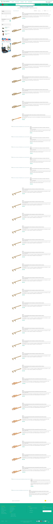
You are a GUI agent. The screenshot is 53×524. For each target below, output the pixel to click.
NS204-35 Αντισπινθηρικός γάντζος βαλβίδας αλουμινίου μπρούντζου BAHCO (33, 214)
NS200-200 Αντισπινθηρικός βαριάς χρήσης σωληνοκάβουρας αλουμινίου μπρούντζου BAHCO (35, 26)
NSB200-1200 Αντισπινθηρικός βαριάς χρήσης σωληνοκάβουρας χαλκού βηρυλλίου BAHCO (34, 378)
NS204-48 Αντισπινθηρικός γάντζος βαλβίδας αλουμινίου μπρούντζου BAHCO (33, 252)
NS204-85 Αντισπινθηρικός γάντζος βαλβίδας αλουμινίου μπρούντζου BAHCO (33, 353)
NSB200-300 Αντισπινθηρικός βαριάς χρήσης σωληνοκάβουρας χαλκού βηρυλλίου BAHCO (34, 416)
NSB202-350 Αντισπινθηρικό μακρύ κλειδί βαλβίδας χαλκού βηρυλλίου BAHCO (40, 480)
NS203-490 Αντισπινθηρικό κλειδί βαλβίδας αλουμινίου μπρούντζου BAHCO (39, 168)
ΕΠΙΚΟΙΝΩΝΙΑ (30, 1)
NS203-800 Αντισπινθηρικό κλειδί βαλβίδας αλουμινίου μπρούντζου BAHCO (39, 179)
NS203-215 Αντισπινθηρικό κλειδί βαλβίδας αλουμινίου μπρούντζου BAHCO (39, 138)
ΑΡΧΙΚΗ (13, 1)
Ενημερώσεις (11, 511)
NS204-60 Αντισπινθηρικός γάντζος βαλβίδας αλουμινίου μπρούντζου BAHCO (33, 290)
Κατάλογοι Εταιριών (3, 512)
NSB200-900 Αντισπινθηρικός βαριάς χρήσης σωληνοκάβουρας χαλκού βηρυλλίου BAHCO (34, 467)
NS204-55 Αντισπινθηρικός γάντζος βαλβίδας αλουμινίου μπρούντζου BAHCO (33, 277)
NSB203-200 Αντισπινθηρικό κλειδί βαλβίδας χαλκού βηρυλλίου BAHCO (39, 491)
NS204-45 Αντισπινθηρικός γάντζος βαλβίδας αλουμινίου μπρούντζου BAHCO (33, 239)
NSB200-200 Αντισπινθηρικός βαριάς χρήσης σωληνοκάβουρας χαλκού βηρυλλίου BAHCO (34, 391)
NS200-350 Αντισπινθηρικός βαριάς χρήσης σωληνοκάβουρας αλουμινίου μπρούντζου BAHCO (35, 64)
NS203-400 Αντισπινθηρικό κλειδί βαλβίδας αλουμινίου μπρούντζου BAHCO (39, 158)
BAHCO (23, 12)
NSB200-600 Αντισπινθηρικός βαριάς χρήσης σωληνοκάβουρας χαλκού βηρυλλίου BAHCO (34, 454)
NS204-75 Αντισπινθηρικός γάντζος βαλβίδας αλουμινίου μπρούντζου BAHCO (33, 328)
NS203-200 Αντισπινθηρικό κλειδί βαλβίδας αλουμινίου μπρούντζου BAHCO (39, 128)
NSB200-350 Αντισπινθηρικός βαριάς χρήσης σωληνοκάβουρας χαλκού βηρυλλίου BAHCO (34, 429)
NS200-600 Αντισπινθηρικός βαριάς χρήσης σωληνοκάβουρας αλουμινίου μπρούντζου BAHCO (35, 89)
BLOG (26, 1)
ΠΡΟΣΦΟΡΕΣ (17, 1)
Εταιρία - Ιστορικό (3, 507)
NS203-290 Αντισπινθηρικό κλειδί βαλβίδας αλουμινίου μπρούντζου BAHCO (39, 148)
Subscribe (50, 511)
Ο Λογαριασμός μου (12, 507)
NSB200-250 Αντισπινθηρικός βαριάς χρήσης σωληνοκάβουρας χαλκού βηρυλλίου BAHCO (34, 404)
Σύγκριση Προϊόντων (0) (16, 10)
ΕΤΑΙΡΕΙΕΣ (22, 1)
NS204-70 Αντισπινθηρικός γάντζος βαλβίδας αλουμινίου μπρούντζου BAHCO (33, 315)
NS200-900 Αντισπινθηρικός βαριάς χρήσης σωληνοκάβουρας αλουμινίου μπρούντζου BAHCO (35, 102)
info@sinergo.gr (31, 510)
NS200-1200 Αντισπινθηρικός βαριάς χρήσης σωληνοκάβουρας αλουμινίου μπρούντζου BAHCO (35, 13)
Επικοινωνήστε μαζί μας (4, 513)
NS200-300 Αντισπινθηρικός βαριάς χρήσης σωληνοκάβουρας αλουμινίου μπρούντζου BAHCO (35, 51)
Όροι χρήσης (2, 511)
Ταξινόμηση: (35, 10)
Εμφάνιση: (45, 10)
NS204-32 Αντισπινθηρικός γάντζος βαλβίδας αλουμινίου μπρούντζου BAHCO (33, 201)
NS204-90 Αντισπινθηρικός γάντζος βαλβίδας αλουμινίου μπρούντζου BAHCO (33, 366)
